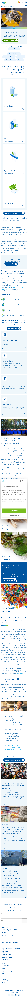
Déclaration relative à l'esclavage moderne (11, 971)
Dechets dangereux (6, 949)
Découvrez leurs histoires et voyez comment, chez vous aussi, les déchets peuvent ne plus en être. (13, 747)
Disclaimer (12, 992)
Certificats (4, 973)
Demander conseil (8, 580)
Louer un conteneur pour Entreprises (10, 929)
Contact (3, 984)
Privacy (16, 992)
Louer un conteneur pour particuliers (10, 942)
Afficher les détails (18, 506)
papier (8, 287)
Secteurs (4, 932)
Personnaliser (13, 515)
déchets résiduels (6, 289)
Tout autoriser (14, 510)
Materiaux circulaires (6, 959)
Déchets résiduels (6, 952)
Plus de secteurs (12, 328)
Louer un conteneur (9, 40)
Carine (12, 724)
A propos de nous (5, 965)
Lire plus (4, 804)
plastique (20, 287)
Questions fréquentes (6, 980)
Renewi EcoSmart (5, 934)
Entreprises (4, 6)
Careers (3, 968)
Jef (5, 724)
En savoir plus (4, 294)
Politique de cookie (19, 990)
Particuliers (11, 6)
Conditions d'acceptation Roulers (9, 937)
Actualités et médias (6, 967)
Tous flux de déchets (6, 954)
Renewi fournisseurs (6, 970)
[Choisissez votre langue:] (19, 2)
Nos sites (4, 982)
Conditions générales (9, 990)
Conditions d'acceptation (7, 935)
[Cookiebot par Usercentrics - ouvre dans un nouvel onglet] (20, 481)
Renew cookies (10, 264)
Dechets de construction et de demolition (11, 948)
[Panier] (26, 2)
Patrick (18, 724)
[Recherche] (22, 2)
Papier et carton (5, 951)
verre (14, 287)
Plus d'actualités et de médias (13, 760)
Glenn (8, 724)
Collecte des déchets (6, 931)
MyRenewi (4, 979)
